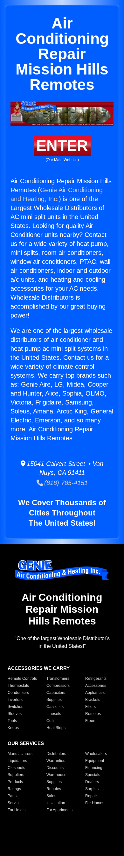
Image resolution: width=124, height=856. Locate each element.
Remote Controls (22, 678)
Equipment (94, 760)
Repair (91, 796)
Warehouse (56, 775)
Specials (92, 775)
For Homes (94, 803)
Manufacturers (20, 753)
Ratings (14, 789)
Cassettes (55, 706)
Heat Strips (55, 728)
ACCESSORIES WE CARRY (39, 668)
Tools (12, 721)
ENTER (62, 145)
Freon (90, 721)
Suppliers (16, 775)
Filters (90, 706)
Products (15, 782)
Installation (55, 803)
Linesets (53, 713)
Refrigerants (96, 678)
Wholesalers (96, 753)
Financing (93, 768)
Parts (12, 796)
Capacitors (55, 692)
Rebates (53, 789)
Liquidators (17, 760)
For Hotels (16, 810)
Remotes (93, 713)
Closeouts (16, 768)
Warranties (55, 760)
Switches (15, 706)
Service (14, 803)
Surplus (92, 789)
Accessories (95, 685)
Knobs (13, 728)
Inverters (15, 699)
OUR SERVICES (26, 743)
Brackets (92, 699)
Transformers (57, 678)
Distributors (56, 753)
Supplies (54, 699)
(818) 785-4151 (65, 482)
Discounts (55, 768)
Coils (50, 721)
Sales (51, 796)
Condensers (18, 692)
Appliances (95, 692)
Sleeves (15, 713)
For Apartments (59, 810)
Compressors (58, 685)
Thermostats (18, 685)
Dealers (92, 782)
